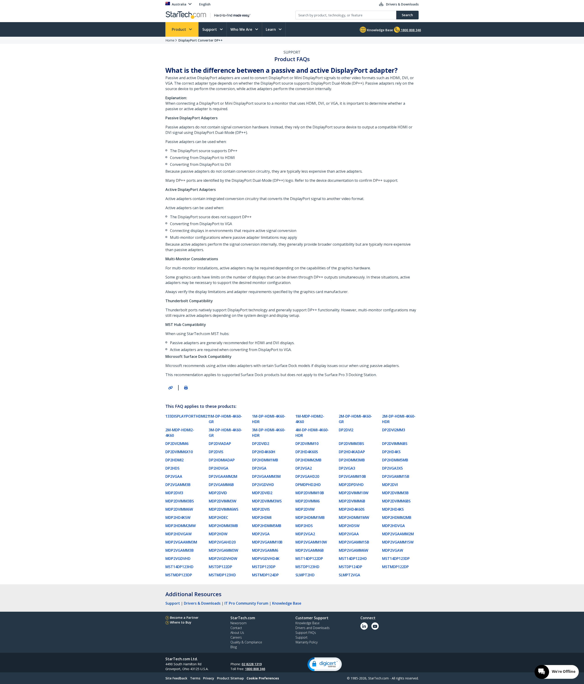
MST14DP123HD (179, 566)
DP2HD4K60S (306, 451)
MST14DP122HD (353, 558)
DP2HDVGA (218, 468)
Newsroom (238, 623)
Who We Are (241, 29)
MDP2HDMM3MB (223, 525)
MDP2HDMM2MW (180, 525)
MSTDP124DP (350, 566)
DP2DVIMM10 (306, 443)
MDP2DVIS (261, 509)
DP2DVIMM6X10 (179, 451)
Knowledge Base (379, 30)
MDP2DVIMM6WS (223, 509)
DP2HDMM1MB (265, 460)
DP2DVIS (216, 451)
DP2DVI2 (346, 429)
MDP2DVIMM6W (179, 509)
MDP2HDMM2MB (396, 517)
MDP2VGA (261, 533)
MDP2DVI (390, 484)
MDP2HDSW (349, 525)
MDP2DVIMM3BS (179, 501)
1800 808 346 (255, 669)
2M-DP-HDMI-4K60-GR (355, 419)
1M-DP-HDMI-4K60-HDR (268, 419)
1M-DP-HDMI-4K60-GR (225, 419)
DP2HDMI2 (174, 460)
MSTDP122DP (220, 566)
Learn (271, 29)
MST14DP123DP (396, 558)
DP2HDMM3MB (352, 460)
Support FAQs (305, 632)
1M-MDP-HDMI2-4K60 (309, 419)
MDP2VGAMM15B (354, 542)
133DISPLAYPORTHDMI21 (185, 416)
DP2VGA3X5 (392, 468)
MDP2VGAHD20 (222, 542)
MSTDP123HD (307, 566)
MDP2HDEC (218, 517)
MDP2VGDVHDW (223, 558)
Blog (233, 647)
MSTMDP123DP (178, 574)
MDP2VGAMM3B (179, 550)
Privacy (208, 678)
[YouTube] (375, 626)
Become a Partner (184, 617)
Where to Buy (180, 622)
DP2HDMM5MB (395, 460)
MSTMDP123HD (222, 574)
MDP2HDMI (261, 517)
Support (210, 29)
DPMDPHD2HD (308, 484)
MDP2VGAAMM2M (398, 533)
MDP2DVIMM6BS (396, 501)
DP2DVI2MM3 (393, 429)
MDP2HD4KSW (177, 517)
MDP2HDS (304, 525)
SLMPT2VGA (349, 574)
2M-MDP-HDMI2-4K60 (179, 432)
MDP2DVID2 (262, 492)
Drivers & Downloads (202, 603)
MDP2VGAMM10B (267, 542)
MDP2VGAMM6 (265, 550)
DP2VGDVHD (263, 484)
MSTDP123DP (264, 566)
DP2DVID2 (260, 443)
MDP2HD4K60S (352, 509)
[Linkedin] (364, 626)
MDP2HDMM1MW (354, 517)
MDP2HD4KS (393, 509)
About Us (237, 632)
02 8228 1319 (252, 664)
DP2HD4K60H (263, 451)
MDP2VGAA (349, 533)
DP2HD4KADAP (352, 451)
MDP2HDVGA (393, 525)
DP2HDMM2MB (308, 460)
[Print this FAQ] (185, 388)
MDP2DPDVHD (351, 484)
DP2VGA (259, 468)
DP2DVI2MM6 (176, 443)
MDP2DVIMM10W (353, 492)
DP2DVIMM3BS (351, 443)
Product (179, 29)
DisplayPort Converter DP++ (200, 40)
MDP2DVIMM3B (395, 492)
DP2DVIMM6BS (394, 443)
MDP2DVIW (305, 509)
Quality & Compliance (246, 642)
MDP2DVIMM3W (222, 501)
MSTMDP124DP (265, 574)
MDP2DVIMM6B (352, 501)
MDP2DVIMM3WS (267, 501)
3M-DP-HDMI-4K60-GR (225, 432)
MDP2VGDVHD (177, 558)
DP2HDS (172, 468)
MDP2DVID (218, 492)
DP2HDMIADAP (222, 460)
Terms (195, 678)
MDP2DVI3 (174, 492)
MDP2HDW (218, 533)
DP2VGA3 (347, 468)
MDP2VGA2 (305, 533)
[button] (325, 664)
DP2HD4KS (391, 451)
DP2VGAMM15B (395, 476)
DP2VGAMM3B (177, 484)
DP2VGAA (173, 476)
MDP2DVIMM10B (309, 492)
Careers (236, 637)
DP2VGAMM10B (352, 476)
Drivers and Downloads (312, 628)
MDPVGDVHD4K (265, 558)
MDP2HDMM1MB (310, 517)
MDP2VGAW (392, 550)
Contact (236, 628)
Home (170, 40)
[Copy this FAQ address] (170, 388)
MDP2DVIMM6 (307, 501)
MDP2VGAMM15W (398, 542)
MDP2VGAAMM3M (181, 542)
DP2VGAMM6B (221, 484)
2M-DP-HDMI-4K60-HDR (398, 419)
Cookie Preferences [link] (263, 678)
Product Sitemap (230, 678)
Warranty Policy (306, 642)
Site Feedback (176, 678)
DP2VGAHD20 (307, 476)
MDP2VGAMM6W (353, 550)
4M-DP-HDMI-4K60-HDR (312, 432)
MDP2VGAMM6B (309, 550)
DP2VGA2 (303, 468)
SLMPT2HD (305, 574)
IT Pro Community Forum (246, 603)
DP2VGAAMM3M (266, 476)
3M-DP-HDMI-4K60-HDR (268, 432)
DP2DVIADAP (220, 443)
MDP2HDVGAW (178, 533)
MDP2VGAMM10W (311, 542)
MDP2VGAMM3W (223, 550)
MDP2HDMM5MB (266, 525)
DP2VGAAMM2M (223, 476)
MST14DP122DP (309, 558)
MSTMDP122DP (395, 566)
